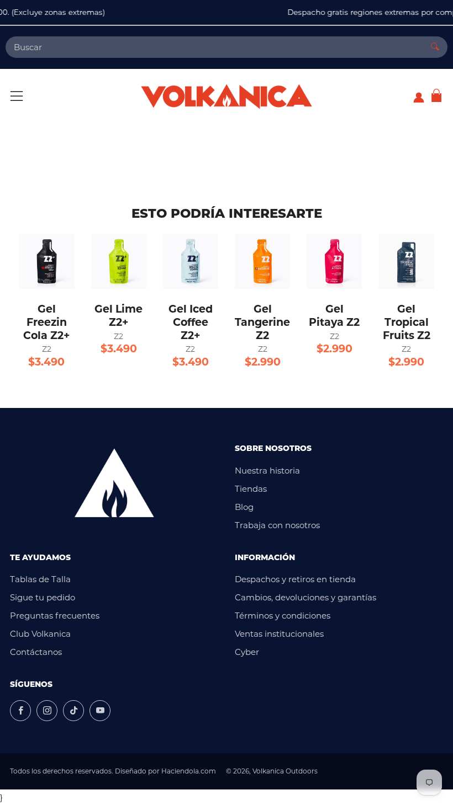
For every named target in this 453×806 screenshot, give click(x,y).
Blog (244, 507)
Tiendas (251, 488)
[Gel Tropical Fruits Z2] (406, 261)
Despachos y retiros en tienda (295, 579)
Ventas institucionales (279, 633)
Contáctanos (36, 652)
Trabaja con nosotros (277, 525)
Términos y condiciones (282, 615)
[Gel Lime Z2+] (118, 261)
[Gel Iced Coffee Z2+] (190, 261)
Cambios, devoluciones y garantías (305, 597)
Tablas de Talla (40, 579)
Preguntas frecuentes (54, 615)
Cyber (247, 652)
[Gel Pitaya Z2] (334, 261)
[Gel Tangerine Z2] (262, 261)
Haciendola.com (188, 771)
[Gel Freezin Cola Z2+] (46, 261)
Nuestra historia (267, 470)
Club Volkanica (40, 633)
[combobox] (214, 47)
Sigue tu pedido (42, 597)
